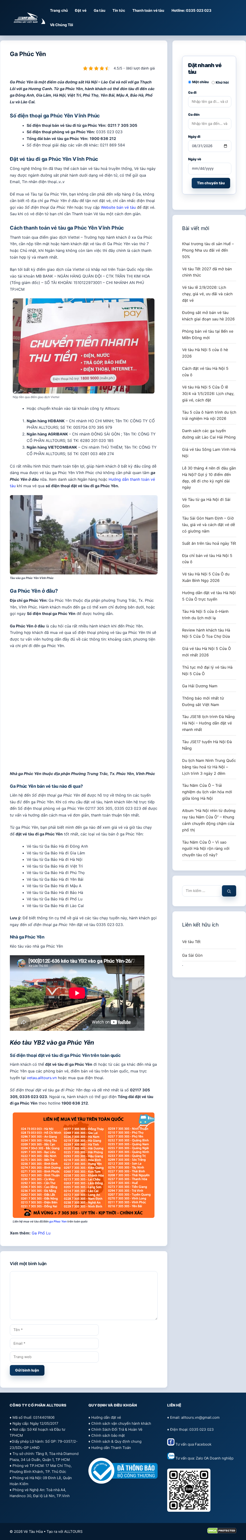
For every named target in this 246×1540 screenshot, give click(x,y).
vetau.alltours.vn (42, 1077)
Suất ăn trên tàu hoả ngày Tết (209, 543)
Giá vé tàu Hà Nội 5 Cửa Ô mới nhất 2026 (206, 651)
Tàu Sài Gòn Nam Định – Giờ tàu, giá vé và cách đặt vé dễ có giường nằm (208, 524)
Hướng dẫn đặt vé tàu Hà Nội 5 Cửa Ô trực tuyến (209, 596)
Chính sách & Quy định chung (116, 1441)
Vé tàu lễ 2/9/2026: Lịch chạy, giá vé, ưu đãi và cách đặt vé (207, 294)
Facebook (203, 1444)
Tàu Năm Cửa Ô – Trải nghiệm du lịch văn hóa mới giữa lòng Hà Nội (207, 792)
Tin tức (118, 10)
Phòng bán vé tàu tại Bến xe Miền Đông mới (207, 334)
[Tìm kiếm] (229, 891)
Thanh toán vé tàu (148, 10)
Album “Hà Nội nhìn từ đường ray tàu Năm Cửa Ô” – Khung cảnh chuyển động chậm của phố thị (208, 820)
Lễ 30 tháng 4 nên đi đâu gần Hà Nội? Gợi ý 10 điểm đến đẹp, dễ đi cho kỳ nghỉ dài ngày (209, 478)
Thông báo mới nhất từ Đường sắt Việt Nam (203, 701)
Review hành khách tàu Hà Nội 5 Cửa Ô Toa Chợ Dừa (206, 633)
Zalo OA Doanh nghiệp (215, 1458)
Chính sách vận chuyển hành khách (121, 1423)
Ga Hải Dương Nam (199, 685)
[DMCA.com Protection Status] (221, 1532)
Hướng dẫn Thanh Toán (111, 1447)
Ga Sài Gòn (192, 955)
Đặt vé (80, 10)
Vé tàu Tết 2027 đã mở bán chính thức (207, 272)
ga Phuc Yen (58, 1221)
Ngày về (194, 159)
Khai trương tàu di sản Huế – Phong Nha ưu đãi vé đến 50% (208, 250)
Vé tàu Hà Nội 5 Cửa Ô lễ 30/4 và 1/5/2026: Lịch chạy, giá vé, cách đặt (208, 393)
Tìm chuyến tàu (211, 183)
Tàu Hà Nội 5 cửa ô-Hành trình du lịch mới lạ (205, 614)
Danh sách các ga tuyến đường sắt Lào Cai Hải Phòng (209, 434)
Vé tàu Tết (191, 941)
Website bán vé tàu (118, 207)
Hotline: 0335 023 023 (191, 10)
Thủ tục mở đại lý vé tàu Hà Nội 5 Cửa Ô (207, 670)
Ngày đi (194, 136)
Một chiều (200, 82)
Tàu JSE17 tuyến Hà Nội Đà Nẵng (207, 745)
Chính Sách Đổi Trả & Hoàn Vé (116, 1429)
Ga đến (194, 114)
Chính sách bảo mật (108, 1435)
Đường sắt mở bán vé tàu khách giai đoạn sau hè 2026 (208, 315)
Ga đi (192, 92)
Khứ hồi (222, 82)
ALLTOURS (73, 1531)
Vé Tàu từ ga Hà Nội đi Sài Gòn (206, 502)
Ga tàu (99, 10)
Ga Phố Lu (41, 1233)
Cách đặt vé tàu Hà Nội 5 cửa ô (205, 371)
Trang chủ (59, 10)
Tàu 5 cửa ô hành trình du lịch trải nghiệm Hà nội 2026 (209, 415)
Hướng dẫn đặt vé (106, 1417)
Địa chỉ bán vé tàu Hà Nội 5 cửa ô (207, 558)
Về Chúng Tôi (61, 25)
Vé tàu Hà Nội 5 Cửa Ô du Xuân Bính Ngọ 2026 (205, 577)
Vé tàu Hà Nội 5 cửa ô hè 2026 (205, 353)
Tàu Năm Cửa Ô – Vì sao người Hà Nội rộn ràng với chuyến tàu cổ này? (205, 848)
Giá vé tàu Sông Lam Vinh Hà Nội (209, 452)
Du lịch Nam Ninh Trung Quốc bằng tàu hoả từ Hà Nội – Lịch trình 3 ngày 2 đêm (209, 767)
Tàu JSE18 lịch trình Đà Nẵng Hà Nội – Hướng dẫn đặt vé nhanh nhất (208, 723)
